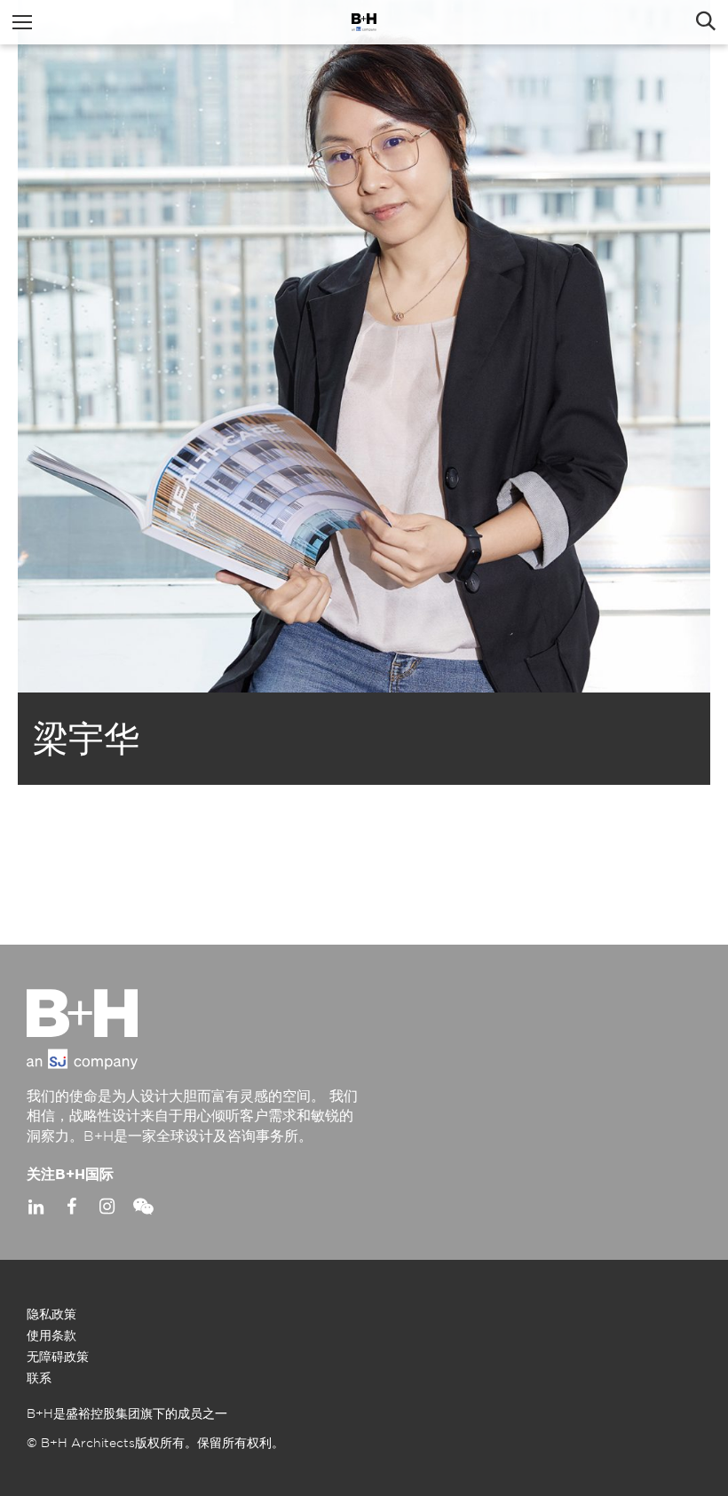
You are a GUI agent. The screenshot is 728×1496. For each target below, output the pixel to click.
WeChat (142, 1206)
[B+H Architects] (364, 22)
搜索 (706, 22)
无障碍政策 (58, 1357)
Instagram (106, 1206)
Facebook (71, 1206)
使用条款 (51, 1336)
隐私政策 (51, 1315)
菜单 (22, 22)
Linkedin (35, 1206)
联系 (39, 1379)
